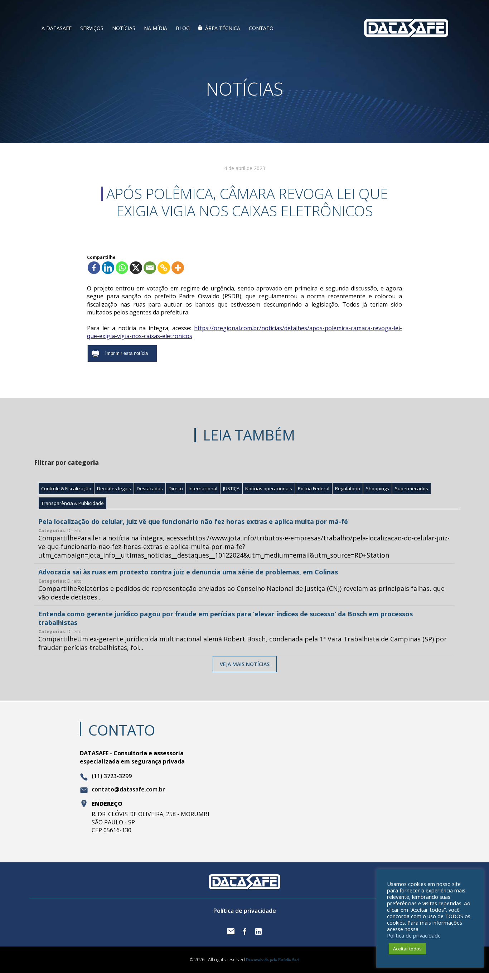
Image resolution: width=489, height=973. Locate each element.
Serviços (91, 28)
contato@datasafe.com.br (128, 789)
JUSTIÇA (231, 488)
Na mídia (155, 28)
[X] (136, 267)
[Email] (150, 267)
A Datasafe (57, 28)
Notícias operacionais (268, 488)
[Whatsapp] (122, 267)
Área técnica (222, 28)
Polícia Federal (313, 488)
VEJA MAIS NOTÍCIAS (245, 664)
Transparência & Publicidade (72, 503)
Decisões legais (114, 488)
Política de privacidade (244, 911)
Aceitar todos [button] (407, 948)
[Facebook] (94, 267)
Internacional (203, 488)
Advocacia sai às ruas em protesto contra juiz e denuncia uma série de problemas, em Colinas (188, 572)
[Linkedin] (108, 267)
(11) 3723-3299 (112, 776)
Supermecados (411, 488)
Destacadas (150, 488)
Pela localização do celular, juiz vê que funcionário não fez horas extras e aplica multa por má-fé (193, 521)
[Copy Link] (164, 267)
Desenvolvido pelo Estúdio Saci (272, 960)
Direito (176, 488)
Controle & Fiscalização (66, 488)
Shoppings (377, 488)
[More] (177, 267)
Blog (183, 28)
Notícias (123, 28)
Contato (261, 28)
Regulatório (347, 488)
